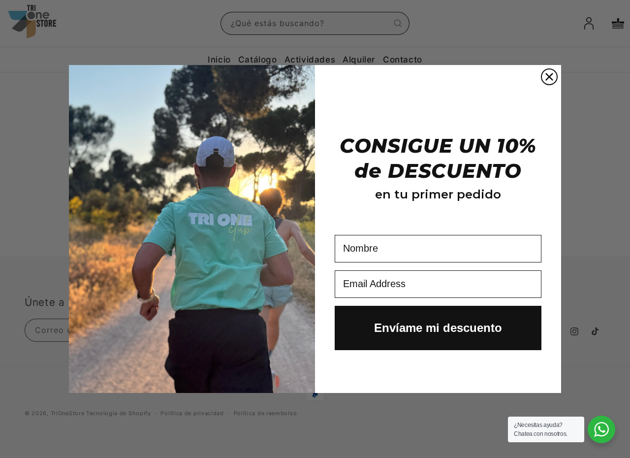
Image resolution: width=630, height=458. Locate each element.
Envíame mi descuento (438, 327)
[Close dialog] (549, 77)
